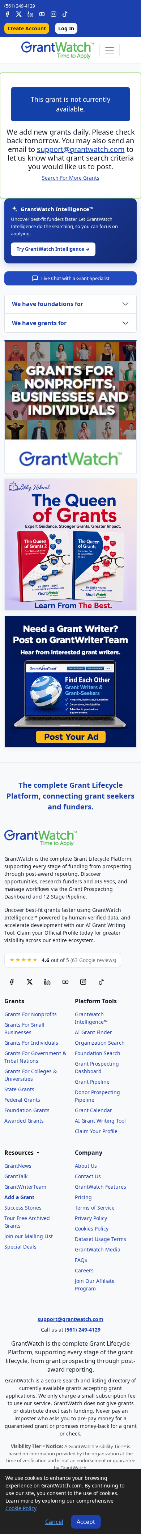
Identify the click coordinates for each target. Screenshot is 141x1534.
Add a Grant (19, 1197)
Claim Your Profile (96, 1131)
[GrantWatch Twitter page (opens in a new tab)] (29, 982)
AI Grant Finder (93, 1032)
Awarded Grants (24, 1120)
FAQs (81, 1260)
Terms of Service (95, 1207)
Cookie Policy (21, 1508)
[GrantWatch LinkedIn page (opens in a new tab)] (47, 982)
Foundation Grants (27, 1110)
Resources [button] (19, 1152)
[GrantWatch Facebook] (7, 13)
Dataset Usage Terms (100, 1239)
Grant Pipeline (92, 1081)
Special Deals (20, 1246)
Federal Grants (22, 1099)
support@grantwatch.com (81, 149)
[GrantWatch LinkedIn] (30, 13)
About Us (86, 1165)
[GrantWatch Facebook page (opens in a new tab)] (11, 982)
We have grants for (39, 323)
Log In (66, 28)
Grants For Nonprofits (30, 1014)
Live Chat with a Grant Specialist (75, 278)
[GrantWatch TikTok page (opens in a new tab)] (101, 982)
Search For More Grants (70, 177)
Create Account (27, 28)
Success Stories (23, 1207)
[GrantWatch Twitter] (19, 13)
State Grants (19, 1089)
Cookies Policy (91, 1228)
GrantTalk (15, 1176)
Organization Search (100, 1042)
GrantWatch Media (97, 1249)
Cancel (54, 1522)
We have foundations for (47, 304)
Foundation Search (97, 1053)
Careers (84, 1270)
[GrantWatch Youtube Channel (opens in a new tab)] (65, 982)
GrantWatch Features (100, 1186)
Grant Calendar (93, 1110)
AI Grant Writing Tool (100, 1120)
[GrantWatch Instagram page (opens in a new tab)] (83, 982)
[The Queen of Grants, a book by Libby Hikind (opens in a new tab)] (70, 544)
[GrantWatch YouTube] (42, 13)
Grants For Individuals (31, 1042)
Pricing (83, 1197)
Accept (86, 1522)
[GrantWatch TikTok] (65, 13)
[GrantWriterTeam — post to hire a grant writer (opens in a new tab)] (70, 682)
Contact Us (88, 1176)
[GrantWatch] (57, 50)
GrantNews (17, 1165)
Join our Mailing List (28, 1236)
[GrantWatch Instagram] (53, 13)
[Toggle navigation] (109, 50)
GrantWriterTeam (25, 1186)
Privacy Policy (91, 1218)
